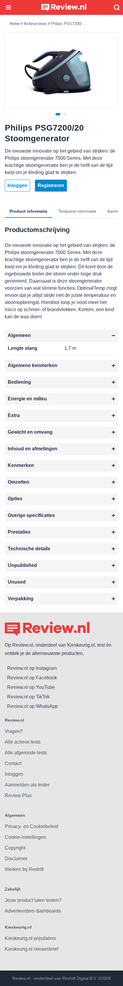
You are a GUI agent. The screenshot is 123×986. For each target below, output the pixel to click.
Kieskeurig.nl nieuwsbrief (31, 948)
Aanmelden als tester (27, 784)
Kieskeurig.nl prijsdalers (30, 938)
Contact (13, 763)
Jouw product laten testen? (33, 900)
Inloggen (17, 185)
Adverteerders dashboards (33, 910)
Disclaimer (16, 858)
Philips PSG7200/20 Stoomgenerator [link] (69, 23)
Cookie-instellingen (25, 837)
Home (15, 23)
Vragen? (14, 731)
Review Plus (18, 795)
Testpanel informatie (77, 211)
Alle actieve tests (23, 741)
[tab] (57, 114)
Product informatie (28, 211)
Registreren (51, 185)
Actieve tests (35, 23)
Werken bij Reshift (24, 869)
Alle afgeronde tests (26, 752)
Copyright (15, 847)
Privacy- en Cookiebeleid (31, 826)
